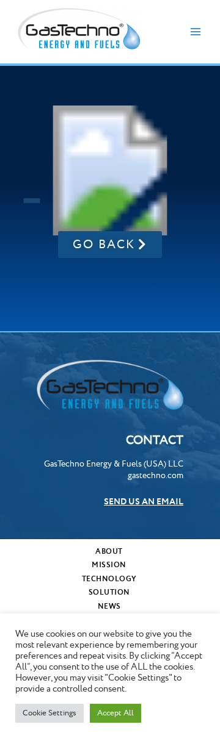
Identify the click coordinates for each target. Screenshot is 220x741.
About (109, 551)
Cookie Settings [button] (49, 712)
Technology (109, 579)
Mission (109, 565)
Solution (109, 592)
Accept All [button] (115, 712)
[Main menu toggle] (196, 32)
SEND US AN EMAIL (143, 502)
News (109, 606)
